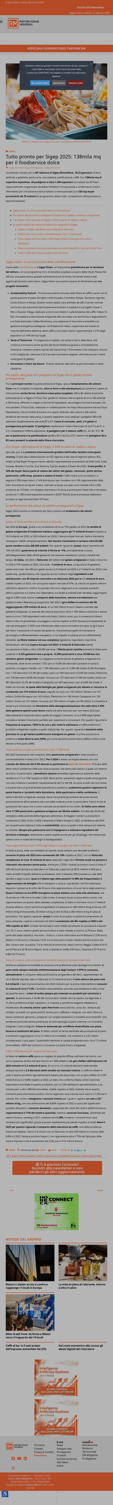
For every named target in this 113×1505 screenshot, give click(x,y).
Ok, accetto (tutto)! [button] (40, 82)
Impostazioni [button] (59, 82)
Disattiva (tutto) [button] (76, 82)
